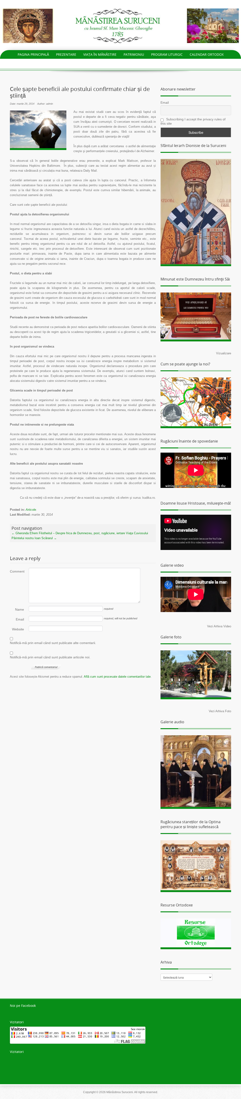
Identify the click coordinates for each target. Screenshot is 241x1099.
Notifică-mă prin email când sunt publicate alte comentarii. (53, 643)
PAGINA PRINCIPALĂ (33, 54)
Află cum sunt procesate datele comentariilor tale (117, 676)
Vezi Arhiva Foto (220, 711)
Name (19, 609)
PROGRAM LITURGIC (167, 54)
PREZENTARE (66, 54)
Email (20, 619)
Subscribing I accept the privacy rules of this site (193, 121)
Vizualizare (223, 353)
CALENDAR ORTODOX (207, 54)
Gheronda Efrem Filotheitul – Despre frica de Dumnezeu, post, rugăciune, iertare (68, 533)
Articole (31, 509)
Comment (17, 571)
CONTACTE (120, 63)
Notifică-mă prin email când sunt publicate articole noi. (50, 657)
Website (18, 629)
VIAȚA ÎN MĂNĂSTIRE (99, 54)
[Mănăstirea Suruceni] (120, 25)
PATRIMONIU (134, 54)
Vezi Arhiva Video (219, 626)
